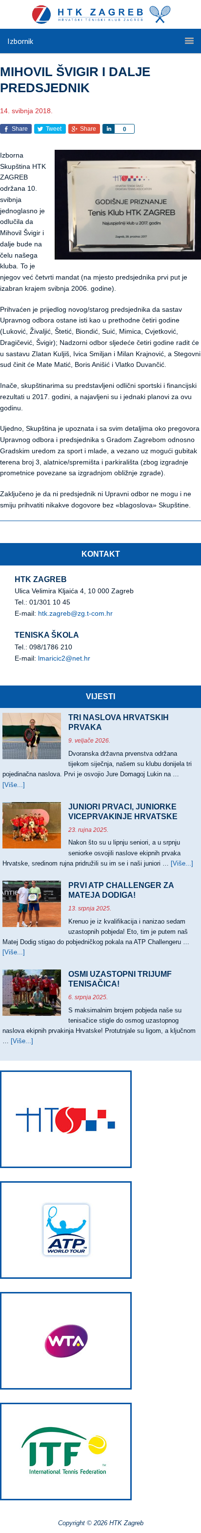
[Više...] (13, 784)
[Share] (108, 129)
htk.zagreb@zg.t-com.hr (75, 613)
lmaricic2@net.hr (64, 658)
